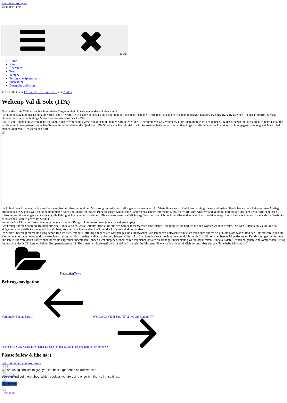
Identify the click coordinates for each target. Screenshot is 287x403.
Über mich (15, 68)
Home (13, 60)
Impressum (16, 82)
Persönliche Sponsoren (23, 78)
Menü (123, 54)
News (13, 64)
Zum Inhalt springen (14, 3)
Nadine (67, 92)
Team (12, 71)
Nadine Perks (10, 13)
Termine (14, 75)
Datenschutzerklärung (22, 85)
